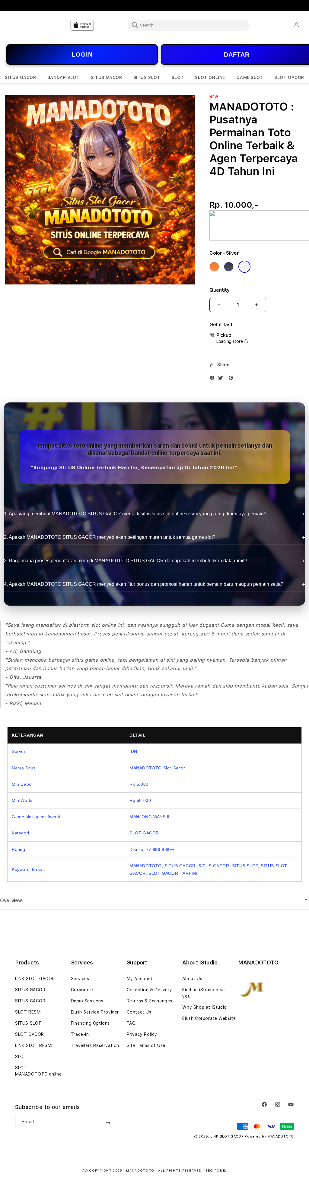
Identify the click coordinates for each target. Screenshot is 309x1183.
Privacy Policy (142, 1034)
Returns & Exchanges (149, 1000)
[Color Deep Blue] (229, 267)
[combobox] (188, 25)
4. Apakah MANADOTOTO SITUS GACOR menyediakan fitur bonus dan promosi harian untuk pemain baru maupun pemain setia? (143, 584)
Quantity (219, 290)
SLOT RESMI (28, 1012)
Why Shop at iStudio (204, 1007)
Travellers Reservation (95, 1045)
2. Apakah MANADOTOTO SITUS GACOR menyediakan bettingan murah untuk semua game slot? (109, 537)
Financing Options (90, 1023)
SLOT (21, 1056)
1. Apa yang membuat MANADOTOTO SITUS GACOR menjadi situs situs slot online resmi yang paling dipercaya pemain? (135, 513)
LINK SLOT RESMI (34, 1045)
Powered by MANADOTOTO (269, 1136)
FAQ (131, 1023)
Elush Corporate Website (209, 1018)
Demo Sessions (87, 1000)
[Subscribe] (108, 1122)
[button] (20, 77)
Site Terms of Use (146, 1045)
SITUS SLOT (28, 1023)
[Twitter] (222, 379)
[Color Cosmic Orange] (214, 267)
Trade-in (80, 1034)
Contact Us (139, 1012)
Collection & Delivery (149, 989)
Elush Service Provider (95, 1012)
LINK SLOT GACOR (35, 978)
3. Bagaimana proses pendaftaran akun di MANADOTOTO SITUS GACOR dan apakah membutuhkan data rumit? (125, 560)
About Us (192, 978)
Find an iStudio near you (203, 992)
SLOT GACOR (29, 1034)
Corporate (82, 989)
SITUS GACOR (30, 989)
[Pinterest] (232, 379)
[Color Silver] (244, 267)
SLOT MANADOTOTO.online (38, 1070)
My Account (140, 978)
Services (80, 978)
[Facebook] (213, 379)
